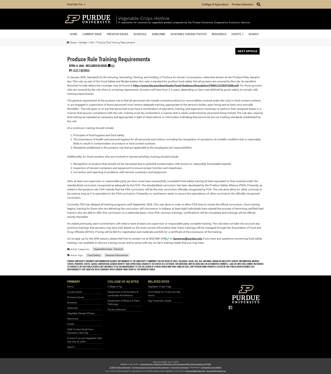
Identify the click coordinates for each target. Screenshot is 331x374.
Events (237, 34)
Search (254, 34)
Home (73, 34)
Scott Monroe (81, 70)
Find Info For (75, 4)
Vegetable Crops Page (159, 286)
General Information (117, 255)
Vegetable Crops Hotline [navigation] (144, 18)
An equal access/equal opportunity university (150, 367)
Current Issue (92, 34)
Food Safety (94, 255)
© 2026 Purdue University (120, 367)
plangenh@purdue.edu (195, 371)
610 (113, 65)
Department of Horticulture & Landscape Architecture (123, 293)
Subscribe (158, 34)
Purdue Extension (242, 4)
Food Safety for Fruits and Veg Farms (164, 293)
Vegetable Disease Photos (188, 34)
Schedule (140, 34)
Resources (219, 34)
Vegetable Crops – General (108, 249)
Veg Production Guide (159, 300)
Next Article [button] (247, 51)
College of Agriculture (215, 4)
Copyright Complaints (180, 367)
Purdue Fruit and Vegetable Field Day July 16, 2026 (84, 339)
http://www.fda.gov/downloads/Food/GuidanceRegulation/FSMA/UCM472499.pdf (186, 85)
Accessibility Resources (216, 371)
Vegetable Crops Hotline (212, 367)
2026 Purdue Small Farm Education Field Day (80, 330)
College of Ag (115, 286)
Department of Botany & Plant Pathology (123, 302)
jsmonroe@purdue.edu (187, 238)
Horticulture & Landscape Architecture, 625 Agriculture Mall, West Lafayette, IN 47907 (175, 364)
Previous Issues (117, 34)
